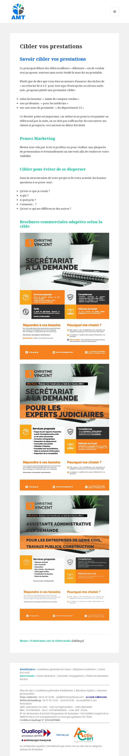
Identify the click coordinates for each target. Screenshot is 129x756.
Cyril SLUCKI (67, 700)
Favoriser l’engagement (71, 675)
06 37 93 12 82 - (51, 700)
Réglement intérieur (84, 669)
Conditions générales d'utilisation (54, 690)
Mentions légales (85, 690)
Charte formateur (46, 675)
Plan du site (26, 690)
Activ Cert (70, 746)
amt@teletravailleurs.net (70, 696)
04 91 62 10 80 (46, 696)
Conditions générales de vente (54, 669)
